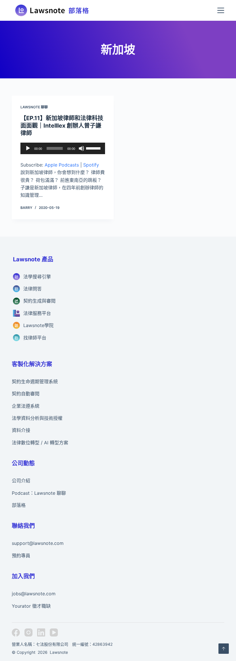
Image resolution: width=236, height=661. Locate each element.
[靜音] (81, 148)
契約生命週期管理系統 (35, 381)
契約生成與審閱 (39, 301)
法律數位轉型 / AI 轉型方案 (40, 442)
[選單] (220, 10)
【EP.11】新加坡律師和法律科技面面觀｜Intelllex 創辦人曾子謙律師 (61, 126)
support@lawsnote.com (38, 543)
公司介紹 (21, 481)
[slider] (94, 148)
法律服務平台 (37, 313)
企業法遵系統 (25, 406)
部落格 (19, 505)
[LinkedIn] (41, 632)
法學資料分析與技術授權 (37, 418)
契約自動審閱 (25, 393)
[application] (62, 148)
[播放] (28, 148)
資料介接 (21, 430)
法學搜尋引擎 (37, 276)
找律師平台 (34, 338)
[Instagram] (28, 632)
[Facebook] (16, 632)
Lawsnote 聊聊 (34, 107)
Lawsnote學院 (38, 325)
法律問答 (32, 289)
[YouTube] (54, 632)
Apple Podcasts (62, 165)
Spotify (91, 165)
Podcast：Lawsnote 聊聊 (39, 493)
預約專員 (21, 555)
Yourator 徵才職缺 (31, 606)
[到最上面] (223, 648)
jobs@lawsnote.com (34, 593)
